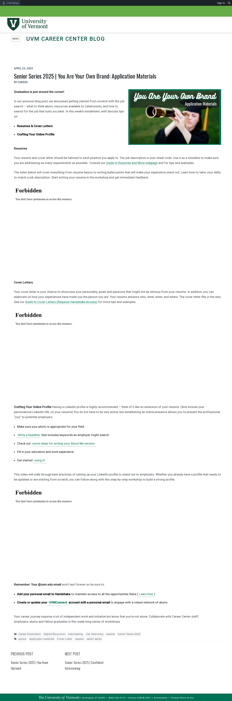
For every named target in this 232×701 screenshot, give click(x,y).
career (23, 82)
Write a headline (29, 435)
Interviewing (75, 633)
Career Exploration (29, 633)
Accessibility (160, 697)
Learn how (146, 594)
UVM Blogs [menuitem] (12, 2)
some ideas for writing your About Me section (63, 443)
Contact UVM (135, 697)
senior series (94, 638)
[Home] (27, 29)
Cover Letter (64, 638)
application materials (41, 638)
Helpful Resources (54, 633)
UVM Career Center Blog (65, 39)
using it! (39, 460)
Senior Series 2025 (129, 633)
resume (110, 633)
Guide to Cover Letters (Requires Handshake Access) (61, 302)
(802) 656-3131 (117, 697)
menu (15, 38)
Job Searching (94, 633)
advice (22, 638)
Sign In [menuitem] (221, 2)
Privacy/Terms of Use (182, 697)
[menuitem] (229, 3)
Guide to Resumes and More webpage (132, 163)
